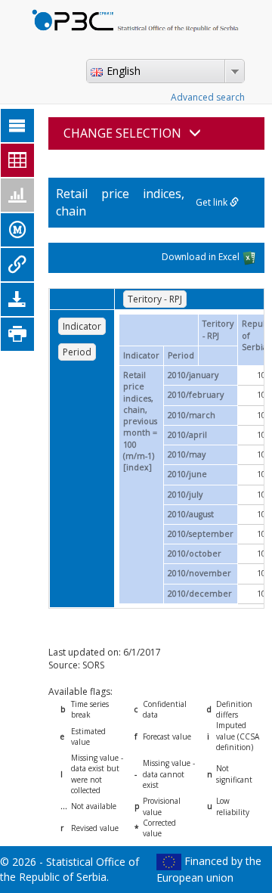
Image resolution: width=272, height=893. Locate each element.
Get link (213, 202)
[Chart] (17, 195)
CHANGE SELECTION (122, 133)
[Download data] (17, 299)
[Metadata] (17, 230)
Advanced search (208, 97)
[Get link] (17, 264)
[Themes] (17, 125)
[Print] (17, 334)
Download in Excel (202, 256)
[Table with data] (17, 160)
